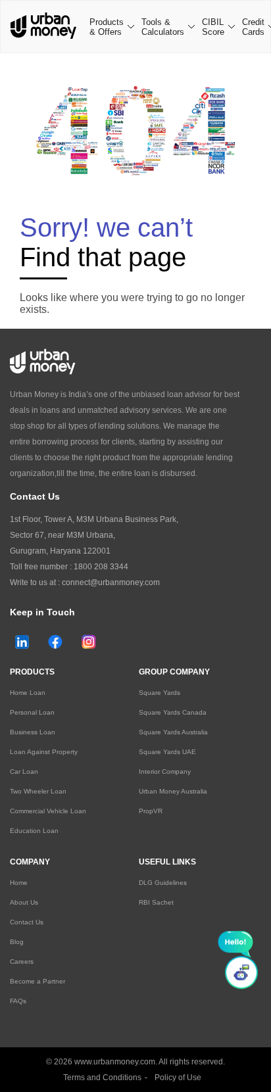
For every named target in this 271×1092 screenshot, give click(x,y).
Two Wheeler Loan (38, 791)
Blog (17, 941)
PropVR (150, 811)
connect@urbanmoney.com (111, 582)
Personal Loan (32, 712)
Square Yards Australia (173, 732)
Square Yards (159, 692)
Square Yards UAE (167, 751)
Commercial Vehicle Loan (48, 811)
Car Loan (24, 771)
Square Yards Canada (173, 712)
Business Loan (32, 732)
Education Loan (34, 830)
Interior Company (165, 771)
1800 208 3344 (101, 566)
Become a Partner (37, 981)
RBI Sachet (156, 902)
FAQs (18, 1001)
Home (19, 882)
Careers (22, 961)
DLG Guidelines (163, 882)
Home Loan (27, 692)
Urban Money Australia (173, 791)
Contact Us (26, 922)
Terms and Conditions (102, 1077)
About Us (24, 902)
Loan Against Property (44, 751)
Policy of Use (178, 1077)
